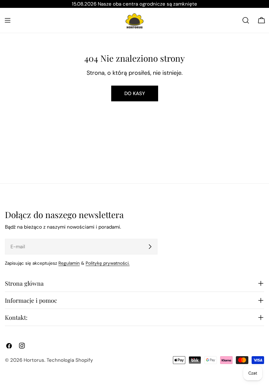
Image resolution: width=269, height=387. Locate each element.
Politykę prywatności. (108, 263)
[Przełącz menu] (7, 20)
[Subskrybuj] (150, 247)
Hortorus (34, 360)
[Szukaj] (245, 20)
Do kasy (134, 93)
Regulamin (69, 263)
